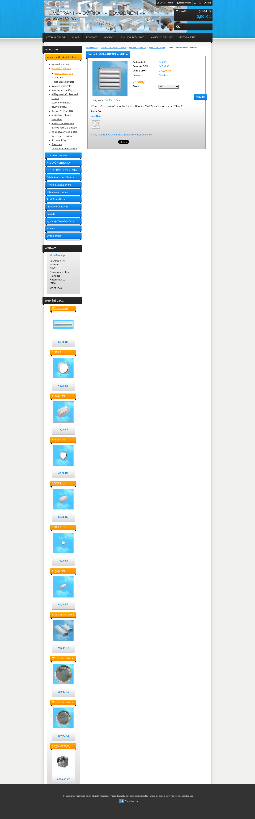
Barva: (136, 86)
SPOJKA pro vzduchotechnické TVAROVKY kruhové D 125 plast (62, 439)
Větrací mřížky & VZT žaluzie (113, 47)
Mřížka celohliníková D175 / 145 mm (62, 702)
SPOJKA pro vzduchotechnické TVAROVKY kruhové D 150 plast (62, 352)
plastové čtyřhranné (137, 47)
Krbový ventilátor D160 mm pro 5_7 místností (61, 746)
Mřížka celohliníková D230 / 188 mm (62, 658)
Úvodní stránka (166, 3)
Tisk (209, 3)
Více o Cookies (131, 801)
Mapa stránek (185, 3)
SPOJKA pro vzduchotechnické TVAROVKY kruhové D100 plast (62, 527)
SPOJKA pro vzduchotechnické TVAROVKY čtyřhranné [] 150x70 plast (62, 483)
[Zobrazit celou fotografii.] (63, 324)
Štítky (94, 134)
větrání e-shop (92, 47)
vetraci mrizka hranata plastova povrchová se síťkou (125, 134)
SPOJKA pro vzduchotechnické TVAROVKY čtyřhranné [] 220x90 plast (62, 396)
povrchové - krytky (157, 47)
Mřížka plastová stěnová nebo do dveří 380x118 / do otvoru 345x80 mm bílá (63, 308)
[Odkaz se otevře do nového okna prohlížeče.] (110, 96)
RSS (199, 3)
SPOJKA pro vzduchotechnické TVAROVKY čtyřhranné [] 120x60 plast (62, 571)
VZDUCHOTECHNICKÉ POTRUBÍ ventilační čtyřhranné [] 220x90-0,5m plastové (63, 614)
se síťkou (96, 116)
